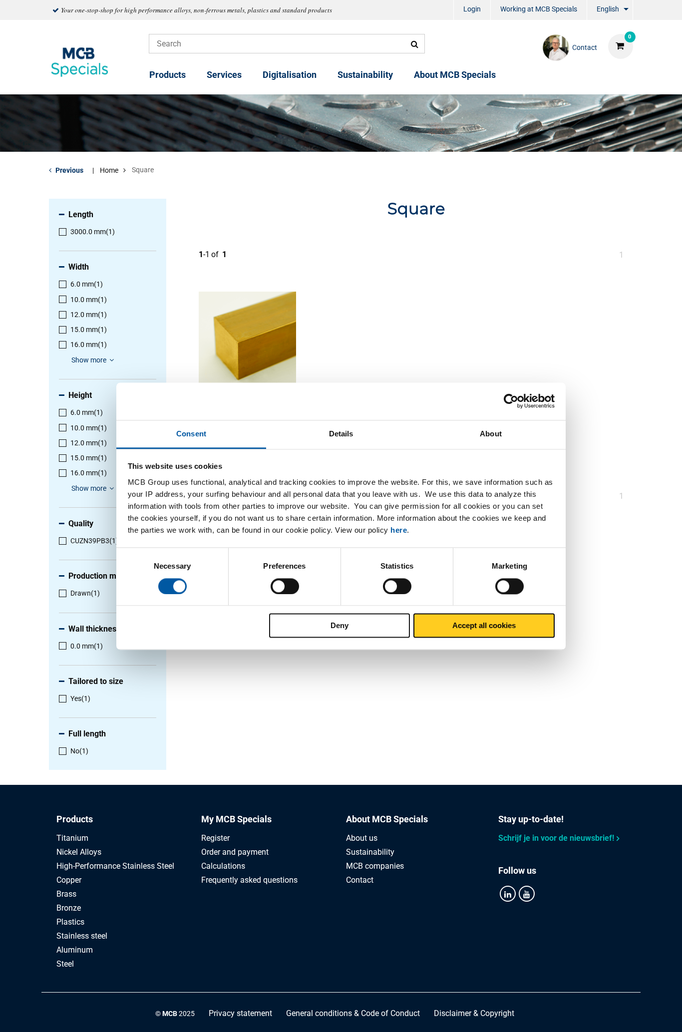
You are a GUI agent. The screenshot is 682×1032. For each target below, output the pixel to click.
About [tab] (491, 433)
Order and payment (235, 852)
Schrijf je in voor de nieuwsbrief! (556, 838)
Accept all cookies (484, 626)
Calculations (223, 866)
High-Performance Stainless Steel (115, 866)
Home (109, 170)
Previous (69, 170)
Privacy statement (240, 1013)
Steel (65, 964)
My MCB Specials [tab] (236, 819)
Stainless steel (81, 936)
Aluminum (74, 950)
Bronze (68, 908)
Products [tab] (74, 819)
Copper (68, 880)
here (398, 530)
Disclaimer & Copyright (474, 1013)
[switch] (285, 586)
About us (361, 838)
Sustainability (365, 74)
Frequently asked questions (249, 880)
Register (215, 838)
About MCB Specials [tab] (387, 819)
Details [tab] (341, 433)
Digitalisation (290, 74)
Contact (359, 880)
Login (472, 9)
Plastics (70, 922)
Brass (66, 894)
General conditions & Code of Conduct (353, 1013)
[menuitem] (472, 10)
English (608, 9)
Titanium (72, 838)
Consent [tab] (191, 433)
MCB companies (375, 866)
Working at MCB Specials (538, 9)
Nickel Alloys (78, 852)
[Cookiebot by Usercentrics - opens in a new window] (511, 400)
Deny (339, 626)
